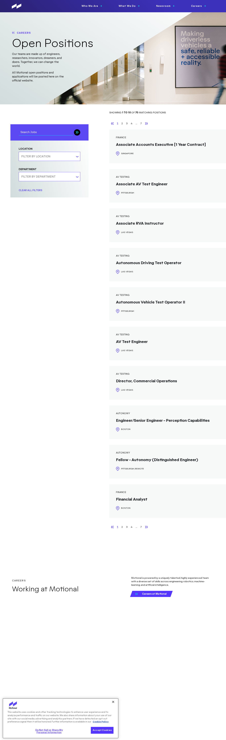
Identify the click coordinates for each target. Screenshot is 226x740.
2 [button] (122, 123)
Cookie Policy (101, 721)
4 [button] (131, 123)
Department (28, 169)
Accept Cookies (102, 730)
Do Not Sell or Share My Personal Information (49, 731)
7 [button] (141, 123)
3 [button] (127, 123)
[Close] (113, 701)
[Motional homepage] (17, 6)
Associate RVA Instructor (140, 223)
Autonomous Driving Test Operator (148, 263)
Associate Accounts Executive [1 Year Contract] (161, 145)
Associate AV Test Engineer (142, 184)
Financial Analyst (131, 499)
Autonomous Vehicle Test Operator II (150, 302)
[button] (112, 124)
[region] (60, 718)
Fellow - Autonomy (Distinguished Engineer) (157, 460)
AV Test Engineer (132, 342)
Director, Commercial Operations (146, 381)
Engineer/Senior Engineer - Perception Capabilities (163, 420)
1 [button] (117, 123)
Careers (24, 33)
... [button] (136, 123)
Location (25, 149)
